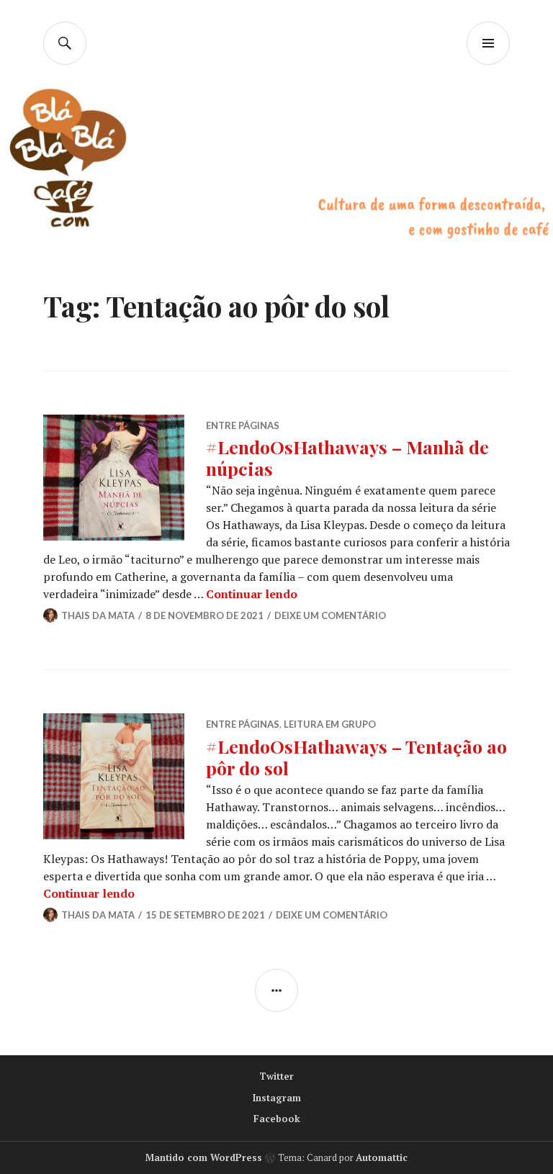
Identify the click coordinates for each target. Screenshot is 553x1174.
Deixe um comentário (330, 615)
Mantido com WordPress (203, 1157)
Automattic (382, 1157)
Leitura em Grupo (330, 724)
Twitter (276, 1076)
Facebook (276, 1118)
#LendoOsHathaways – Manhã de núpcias (347, 457)
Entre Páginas (242, 425)
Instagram (277, 1097)
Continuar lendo (251, 594)
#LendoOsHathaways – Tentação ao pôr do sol (356, 757)
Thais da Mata (98, 615)
